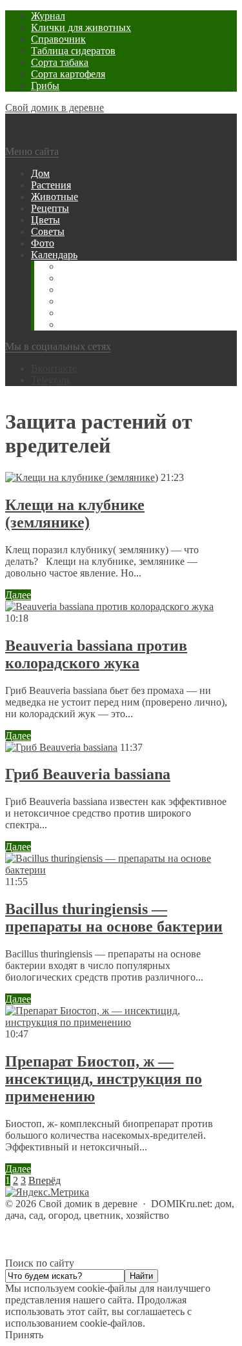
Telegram (50, 379)
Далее (18, 594)
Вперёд (44, 1180)
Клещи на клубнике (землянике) (75, 513)
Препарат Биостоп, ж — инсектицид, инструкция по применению (103, 1079)
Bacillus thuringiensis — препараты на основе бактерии (114, 918)
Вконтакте (54, 368)
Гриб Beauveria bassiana (87, 774)
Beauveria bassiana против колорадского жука (96, 654)
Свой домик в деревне (54, 107)
